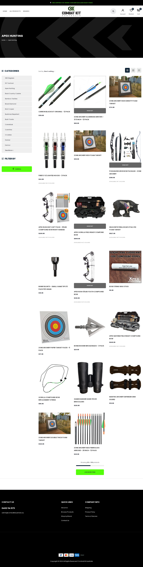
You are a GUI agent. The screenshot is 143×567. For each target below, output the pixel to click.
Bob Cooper (9, 109)
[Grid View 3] (127, 70)
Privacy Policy (90, 512)
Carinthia (8, 130)
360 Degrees (9, 78)
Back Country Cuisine (13, 93)
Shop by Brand (66, 516)
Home (5, 11)
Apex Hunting (10, 88)
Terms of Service (91, 516)
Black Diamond (10, 104)
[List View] (139, 70)
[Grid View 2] (133, 70)
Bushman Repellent (12, 114)
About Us (64, 508)
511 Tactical (9, 83)
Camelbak (9, 124)
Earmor (7, 145)
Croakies (8, 135)
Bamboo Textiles (11, 99)
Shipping (88, 508)
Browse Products (67, 512)
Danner (7, 140)
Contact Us (65, 520)
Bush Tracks (9, 119)
